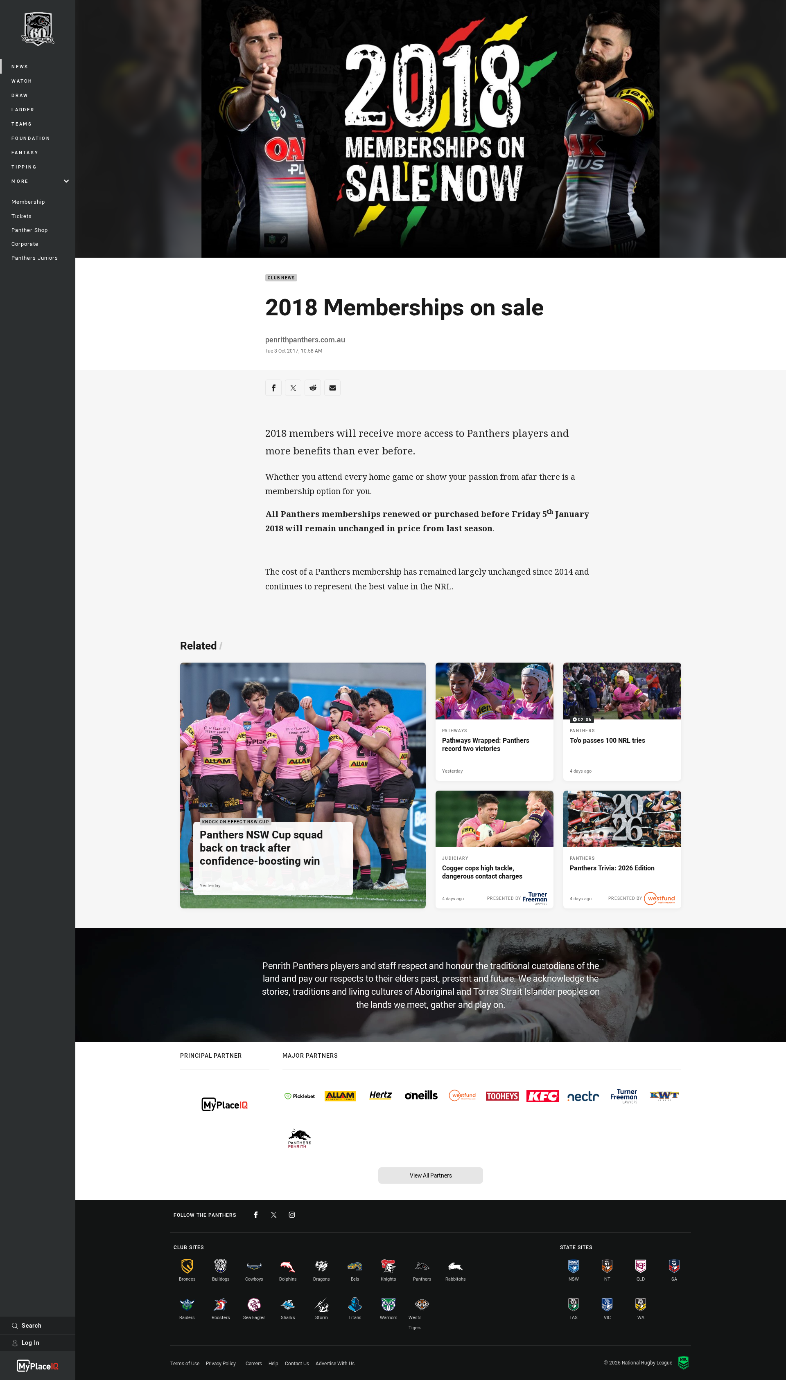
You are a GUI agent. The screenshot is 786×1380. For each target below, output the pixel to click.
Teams (21, 124)
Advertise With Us (335, 1363)
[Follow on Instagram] (292, 1214)
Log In (31, 1342)
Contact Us (297, 1363)
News (20, 66)
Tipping (24, 167)
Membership (28, 201)
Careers (254, 1363)
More (20, 181)
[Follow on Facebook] (256, 1214)
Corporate (24, 243)
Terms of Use (184, 1363)
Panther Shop (29, 230)
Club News (281, 278)
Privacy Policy (221, 1363)
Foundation (31, 138)
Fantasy (24, 152)
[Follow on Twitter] (274, 1214)
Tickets (21, 216)
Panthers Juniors (34, 257)
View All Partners (431, 1175)
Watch (22, 81)
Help (273, 1363)
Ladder (23, 109)
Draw (20, 95)
